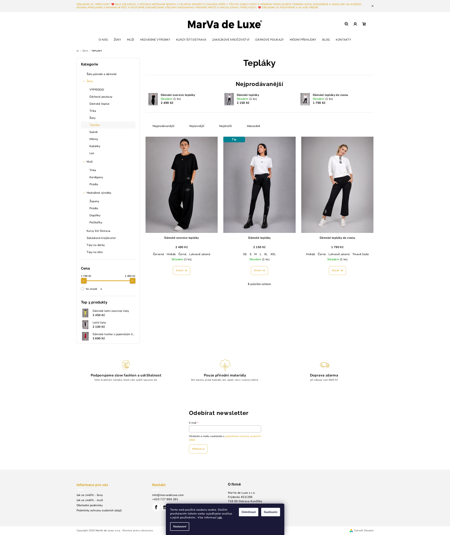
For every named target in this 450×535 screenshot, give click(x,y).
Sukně (93, 132)
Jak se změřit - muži (90, 500)
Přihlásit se (198, 449)
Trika (92, 111)
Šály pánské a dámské (102, 74)
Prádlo (93, 184)
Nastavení (179, 526)
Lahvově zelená (199, 254)
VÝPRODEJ (96, 90)
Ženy (90, 81)
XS (245, 254)
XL (266, 254)
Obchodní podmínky (90, 505)
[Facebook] (156, 507)
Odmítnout (249, 512)
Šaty (92, 118)
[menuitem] (103, 40)
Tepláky (94, 125)
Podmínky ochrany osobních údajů (99, 510)
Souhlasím (270, 512)
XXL (273, 254)
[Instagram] (165, 507)
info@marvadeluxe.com (168, 495)
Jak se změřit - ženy (90, 495)
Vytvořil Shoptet (363, 530)
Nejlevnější (196, 126)
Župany (94, 201)
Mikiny (93, 139)
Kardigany (96, 177)
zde (219, 517)
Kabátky (94, 146)
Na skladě (94, 289)
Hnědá (171, 254)
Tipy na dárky (96, 245)
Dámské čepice (99, 104)
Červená (158, 254)
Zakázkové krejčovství (101, 238)
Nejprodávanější (164, 126)
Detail (179, 270)
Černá (182, 254)
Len (91, 153)
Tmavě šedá (360, 254)
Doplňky (95, 215)
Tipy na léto (95, 252)
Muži (90, 162)
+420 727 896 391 (165, 499)
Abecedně (253, 126)
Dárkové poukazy (100, 97)
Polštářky (95, 222)
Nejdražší (225, 126)
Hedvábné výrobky (99, 193)
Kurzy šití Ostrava (99, 231)
